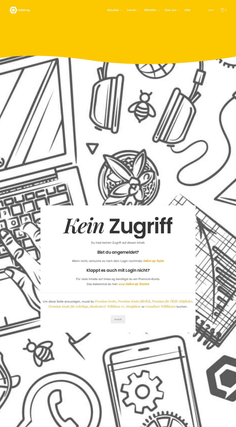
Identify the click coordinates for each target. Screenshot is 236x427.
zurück (118, 319)
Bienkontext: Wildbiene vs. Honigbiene (115, 306)
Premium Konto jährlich (134, 301)
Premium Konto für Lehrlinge (68, 306)
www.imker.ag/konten (134, 284)
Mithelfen (150, 10)
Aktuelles (113, 10)
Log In (211, 10)
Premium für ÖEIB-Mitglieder (172, 301)
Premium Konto (105, 301)
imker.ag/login (153, 261)
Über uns (170, 10)
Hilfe (187, 10)
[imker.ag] (20, 10)
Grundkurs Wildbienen (160, 306)
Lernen (131, 10)
